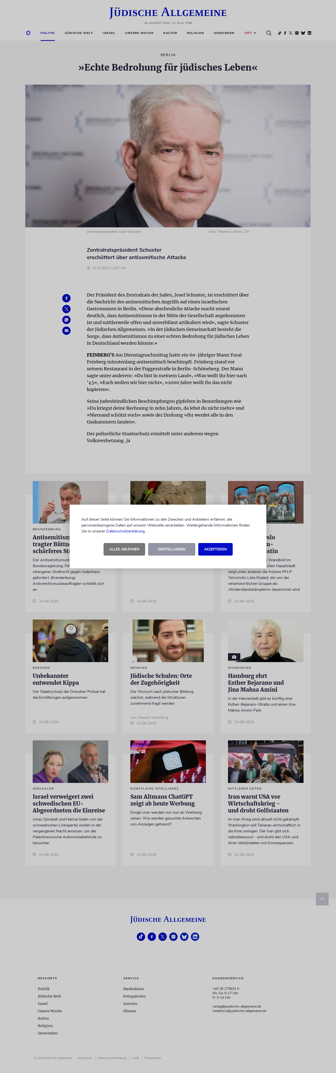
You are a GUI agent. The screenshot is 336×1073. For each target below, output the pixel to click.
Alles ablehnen (124, 549)
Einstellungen (171, 549)
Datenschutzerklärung (125, 531)
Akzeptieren (215, 549)
